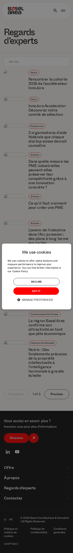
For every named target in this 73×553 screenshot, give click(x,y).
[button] (36, 300)
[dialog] (36, 277)
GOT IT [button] (36, 291)
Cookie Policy (20, 271)
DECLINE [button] (36, 281)
